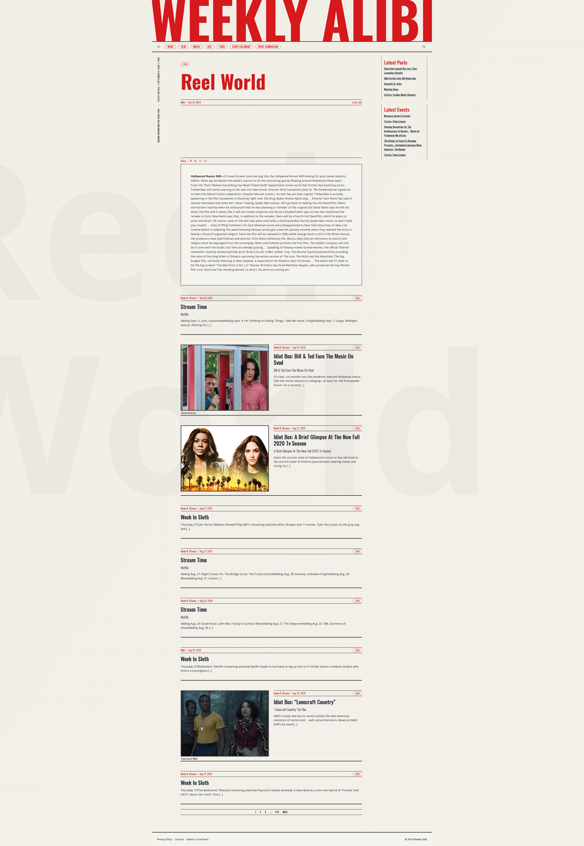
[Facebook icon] (191, 161)
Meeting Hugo (391, 89)
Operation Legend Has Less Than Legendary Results (400, 71)
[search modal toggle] (424, 46)
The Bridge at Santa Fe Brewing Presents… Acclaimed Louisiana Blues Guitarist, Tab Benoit (403, 145)
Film (183, 47)
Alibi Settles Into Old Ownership (400, 78)
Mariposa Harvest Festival (397, 116)
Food (222, 47)
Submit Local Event (197, 839)
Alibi (183, 102)
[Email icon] (205, 161)
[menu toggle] (158, 47)
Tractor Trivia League (395, 121)
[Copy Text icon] (200, 161)
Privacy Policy (164, 839)
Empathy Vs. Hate (393, 84)
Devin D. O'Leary (188, 298)
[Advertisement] (271, 131)
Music (196, 47)
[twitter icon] (195, 161)
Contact (179, 839)
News (170, 47)
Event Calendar (241, 47)
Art (209, 47)
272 (277, 812)
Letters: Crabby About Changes (400, 95)
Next (285, 812)
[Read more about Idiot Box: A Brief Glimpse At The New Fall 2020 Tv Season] (225, 460)
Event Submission (268, 47)
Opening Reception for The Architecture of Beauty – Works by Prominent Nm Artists (401, 131)
